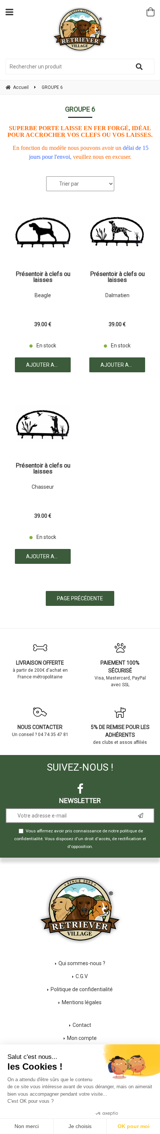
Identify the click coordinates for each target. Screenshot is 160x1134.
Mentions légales (82, 1002)
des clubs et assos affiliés (120, 734)
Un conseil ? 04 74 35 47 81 (40, 730)
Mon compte (82, 1038)
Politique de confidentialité (82, 989)
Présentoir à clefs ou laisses (43, 277)
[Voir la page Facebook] (80, 788)
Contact (82, 1025)
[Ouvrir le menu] (9, 11)
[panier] (150, 11)
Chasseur (43, 487)
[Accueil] (80, 30)
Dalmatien (117, 295)
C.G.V (82, 976)
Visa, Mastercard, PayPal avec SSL (120, 673)
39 (42, 324)
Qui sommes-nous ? (81, 963)
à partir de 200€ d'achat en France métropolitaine (40, 670)
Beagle (43, 295)
